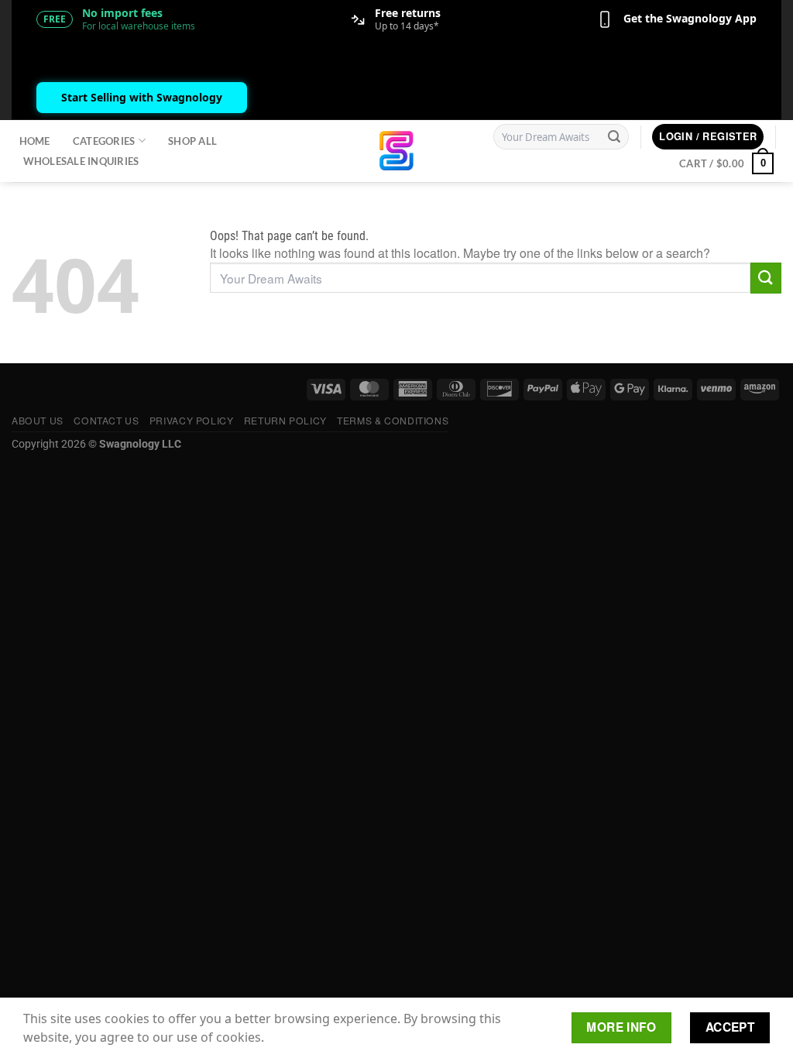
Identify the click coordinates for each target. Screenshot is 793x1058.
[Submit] (615, 137)
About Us (38, 420)
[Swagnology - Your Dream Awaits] (396, 150)
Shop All (192, 141)
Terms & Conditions (392, 420)
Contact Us (106, 420)
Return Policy (285, 420)
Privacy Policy (191, 420)
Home (34, 141)
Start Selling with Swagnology (141, 97)
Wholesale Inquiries (81, 161)
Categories (104, 141)
